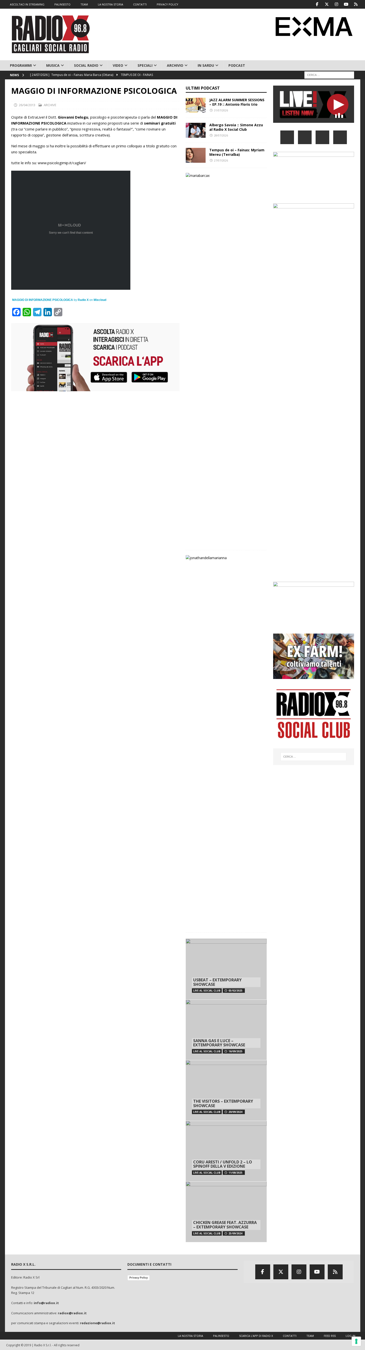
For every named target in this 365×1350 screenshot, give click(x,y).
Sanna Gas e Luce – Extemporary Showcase (219, 1043)
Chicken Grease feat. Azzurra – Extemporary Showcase (225, 1225)
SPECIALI (145, 65)
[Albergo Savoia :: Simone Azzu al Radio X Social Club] (196, 130)
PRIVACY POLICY (167, 4)
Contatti (289, 1336)
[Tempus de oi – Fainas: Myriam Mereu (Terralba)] (196, 155)
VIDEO (118, 65)
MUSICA (53, 65)
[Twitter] (327, 4)
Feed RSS (330, 1336)
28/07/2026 (221, 135)
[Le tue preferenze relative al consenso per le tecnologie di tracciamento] (356, 1341)
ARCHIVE (50, 105)
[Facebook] (317, 4)
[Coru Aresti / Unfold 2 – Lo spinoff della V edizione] (226, 1151)
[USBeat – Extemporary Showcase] (226, 969)
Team (310, 1336)
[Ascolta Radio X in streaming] (313, 119)
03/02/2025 (235, 990)
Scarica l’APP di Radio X (256, 1336)
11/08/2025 (235, 1172)
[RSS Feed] (356, 4)
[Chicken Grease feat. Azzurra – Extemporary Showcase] (226, 1211)
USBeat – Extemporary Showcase (217, 982)
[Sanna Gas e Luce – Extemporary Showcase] (226, 1029)
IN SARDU (206, 65)
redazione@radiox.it (97, 1323)
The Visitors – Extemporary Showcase (223, 1103)
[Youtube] (346, 4)
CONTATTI (140, 4)
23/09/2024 (235, 1233)
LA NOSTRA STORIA (110, 4)
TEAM (84, 4)
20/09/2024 (235, 1112)
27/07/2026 (221, 160)
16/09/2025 (235, 1051)
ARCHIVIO (175, 65)
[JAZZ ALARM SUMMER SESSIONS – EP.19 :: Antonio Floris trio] (196, 105)
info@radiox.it (46, 1303)
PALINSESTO (62, 4)
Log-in (350, 1336)
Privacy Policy (138, 1277)
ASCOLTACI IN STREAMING (27, 4)
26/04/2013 (27, 105)
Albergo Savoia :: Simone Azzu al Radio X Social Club (236, 127)
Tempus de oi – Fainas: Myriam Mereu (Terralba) (236, 152)
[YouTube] (340, 137)
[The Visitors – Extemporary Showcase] (226, 1090)
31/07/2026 (221, 110)
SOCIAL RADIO (86, 65)
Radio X (83, 300)
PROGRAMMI (21, 65)
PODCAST (236, 65)
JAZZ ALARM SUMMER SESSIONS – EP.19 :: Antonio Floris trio (236, 102)
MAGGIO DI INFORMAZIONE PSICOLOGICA (42, 300)
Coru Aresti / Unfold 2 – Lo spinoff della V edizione (222, 1164)
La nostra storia (190, 1336)
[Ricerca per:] (329, 74)
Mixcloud (100, 300)
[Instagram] (336, 4)
